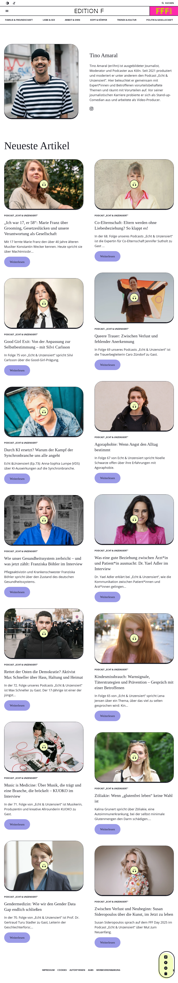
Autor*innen (77, 970)
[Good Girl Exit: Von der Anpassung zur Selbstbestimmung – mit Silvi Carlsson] (43, 354)
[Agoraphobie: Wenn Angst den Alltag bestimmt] (134, 459)
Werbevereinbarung (108, 970)
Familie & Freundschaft (19, 19)
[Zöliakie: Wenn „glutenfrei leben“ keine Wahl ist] (134, 810)
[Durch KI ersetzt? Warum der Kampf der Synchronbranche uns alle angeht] (43, 462)
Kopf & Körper (98, 19)
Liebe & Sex (49, 19)
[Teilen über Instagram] (166, 957)
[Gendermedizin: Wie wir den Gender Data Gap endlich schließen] (43, 918)
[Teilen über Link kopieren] (166, 974)
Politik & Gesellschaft (159, 19)
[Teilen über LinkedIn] (166, 968)
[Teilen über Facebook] (166, 962)
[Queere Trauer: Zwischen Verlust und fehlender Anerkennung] (134, 348)
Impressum (48, 970)
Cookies (62, 970)
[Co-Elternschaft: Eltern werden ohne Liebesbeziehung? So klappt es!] (134, 237)
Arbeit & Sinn (72, 19)
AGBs (91, 970)
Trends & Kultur (126, 19)
